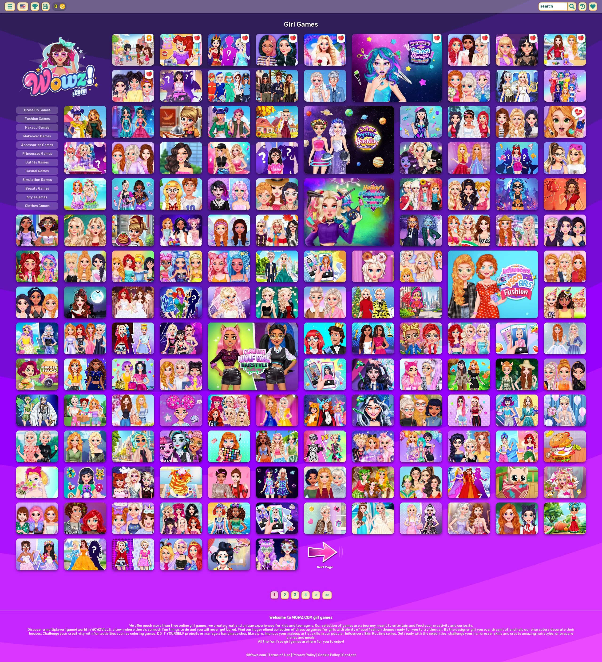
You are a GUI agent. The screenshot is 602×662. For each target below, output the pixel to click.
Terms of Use (279, 655)
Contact (349, 655)
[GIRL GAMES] (61, 68)
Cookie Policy (329, 655)
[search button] (572, 6)
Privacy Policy (304, 655)
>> (327, 595)
